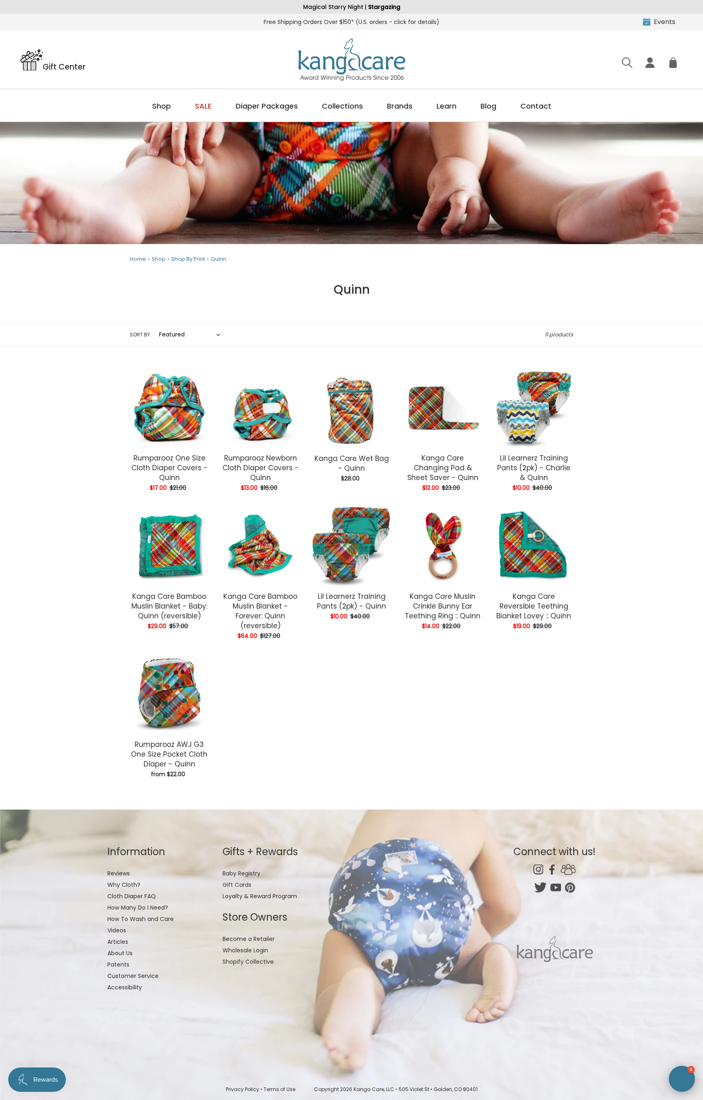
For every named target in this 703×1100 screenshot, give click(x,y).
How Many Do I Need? (137, 908)
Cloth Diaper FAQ (131, 896)
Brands (400, 106)
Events (664, 21)
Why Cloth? (123, 885)
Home (138, 259)
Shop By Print (188, 259)
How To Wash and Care (140, 919)
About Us (120, 953)
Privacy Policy (242, 1089)
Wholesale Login (245, 950)
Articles (117, 942)
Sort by (140, 334)
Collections (342, 106)
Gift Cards (237, 885)
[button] (682, 1079)
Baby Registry (241, 873)
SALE (203, 106)
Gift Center (64, 66)
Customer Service (133, 976)
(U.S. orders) (351, 22)
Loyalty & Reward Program (260, 896)
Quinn (218, 259)
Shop (161, 106)
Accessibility (124, 987)
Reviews (118, 873)
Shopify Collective (248, 962)
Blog (488, 106)
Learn (446, 106)
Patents (118, 964)
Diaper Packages (267, 106)
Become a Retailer (249, 939)
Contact (535, 106)
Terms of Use (279, 1089)
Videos (116, 930)
